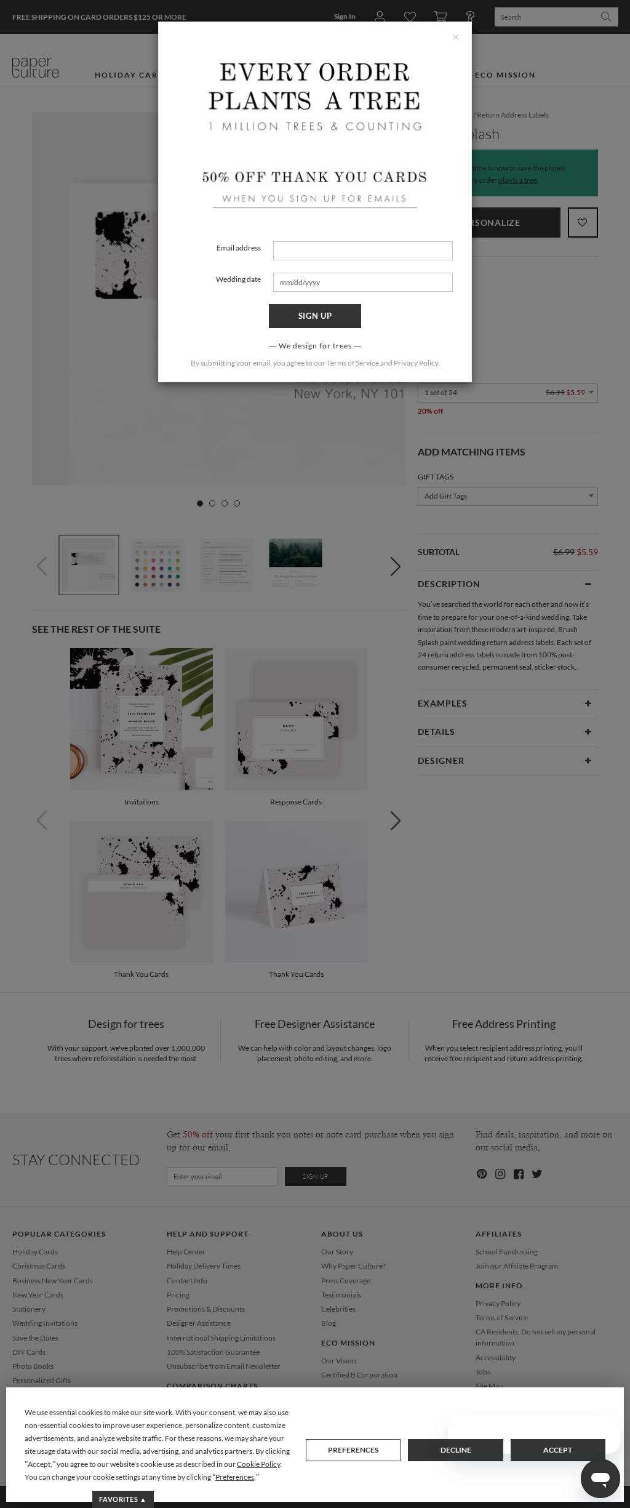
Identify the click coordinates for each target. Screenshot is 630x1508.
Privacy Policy (416, 362)
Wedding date (238, 279)
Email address (239, 247)
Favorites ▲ (122, 1499)
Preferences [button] (234, 1477)
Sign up (315, 316)
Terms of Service (353, 362)
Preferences (353, 1449)
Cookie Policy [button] (258, 1464)
